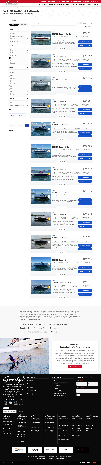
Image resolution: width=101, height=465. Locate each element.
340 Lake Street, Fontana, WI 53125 (77, 417)
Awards (56, 383)
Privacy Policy (41, 459)
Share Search (89, 26)
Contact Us (56, 388)
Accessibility (60, 459)
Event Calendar (58, 390)
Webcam (86, 1)
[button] (33, 38)
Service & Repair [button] (32, 390)
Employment (57, 387)
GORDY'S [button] (89, 4)
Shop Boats (52, 1)
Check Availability (86, 41)
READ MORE (73, 43)
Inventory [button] (45, 4)
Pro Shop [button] (74, 4)
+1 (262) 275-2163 (21, 422)
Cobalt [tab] (12, 72)
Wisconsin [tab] (6, 408)
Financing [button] (30, 387)
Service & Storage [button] (59, 4)
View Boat (82, 45)
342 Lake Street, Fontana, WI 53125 (7, 420)
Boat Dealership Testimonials (61, 382)
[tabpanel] (19, 85)
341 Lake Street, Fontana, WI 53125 (35, 419)
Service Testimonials (59, 395)
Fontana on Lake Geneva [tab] (9, 411)
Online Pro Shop (76, 1)
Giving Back (57, 385)
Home (39, 4)
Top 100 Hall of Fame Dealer (37, 456)
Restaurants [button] (81, 4)
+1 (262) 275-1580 (76, 421)
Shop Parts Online (64, 1)
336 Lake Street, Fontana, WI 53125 (49, 419)
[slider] (9, 113)
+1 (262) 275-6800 (35, 422)
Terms (51, 459)
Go (26, 125)
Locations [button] (95, 4)
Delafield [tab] (21, 411)
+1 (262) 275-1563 (7, 424)
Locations (95, 1)
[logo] (19, 450)
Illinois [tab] (12, 408)
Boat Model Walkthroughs (60, 392)
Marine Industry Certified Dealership (61, 456)
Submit (78, 394)
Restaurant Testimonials (60, 393)
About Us (56, 380)
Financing (43, 1)
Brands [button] (51, 4)
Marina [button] (68, 4)
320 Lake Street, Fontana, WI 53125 (21, 419)
